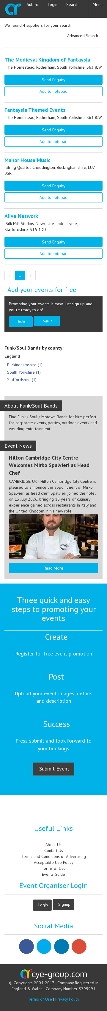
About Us (53, 844)
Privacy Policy (67, 999)
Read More (53, 568)
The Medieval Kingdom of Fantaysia (47, 59)
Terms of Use (54, 868)
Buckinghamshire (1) (25, 364)
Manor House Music (27, 160)
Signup (47, 321)
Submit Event (54, 768)
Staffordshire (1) (22, 379)
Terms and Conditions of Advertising (53, 856)
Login (21, 321)
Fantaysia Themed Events (34, 109)
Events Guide (53, 874)
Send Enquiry (53, 79)
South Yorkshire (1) (24, 372)
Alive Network (21, 216)
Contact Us (53, 850)
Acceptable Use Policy (53, 862)
